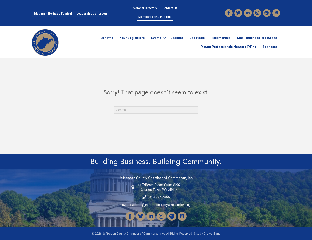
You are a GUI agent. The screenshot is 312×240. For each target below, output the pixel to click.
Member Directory (145, 8)
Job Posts (197, 38)
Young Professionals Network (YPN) (228, 47)
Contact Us (170, 8)
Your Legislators (132, 38)
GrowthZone (212, 233)
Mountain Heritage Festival (53, 13)
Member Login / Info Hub (154, 16)
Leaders (177, 38)
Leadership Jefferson (91, 13)
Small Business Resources (257, 38)
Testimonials (220, 38)
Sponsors (270, 47)
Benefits (107, 38)
